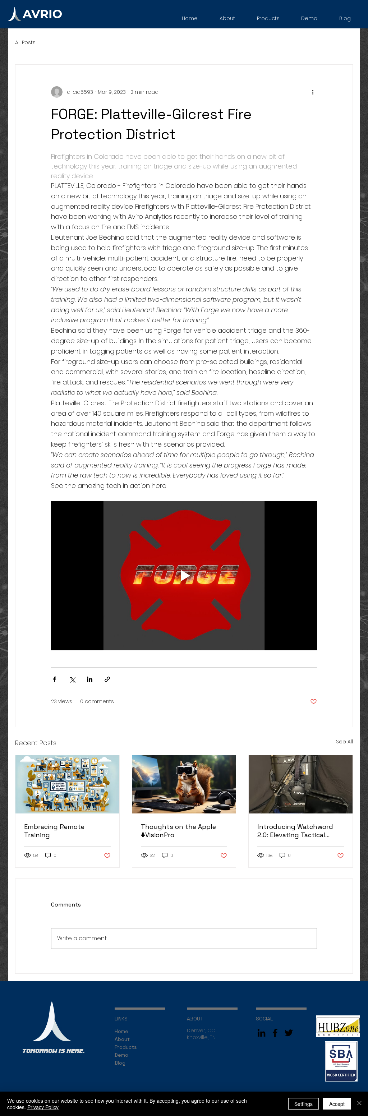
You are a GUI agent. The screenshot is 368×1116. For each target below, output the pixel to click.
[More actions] (312, 92)
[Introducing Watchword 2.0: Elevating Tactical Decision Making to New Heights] (301, 784)
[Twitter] (288, 1032)
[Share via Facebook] (54, 679)
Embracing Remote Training (54, 830)
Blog (120, 1063)
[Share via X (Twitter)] (72, 679)
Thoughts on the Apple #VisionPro (178, 830)
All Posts (25, 42)
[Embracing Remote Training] (67, 784)
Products (126, 1047)
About (122, 1039)
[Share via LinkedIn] (89, 679)
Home (121, 1031)
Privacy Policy (43, 1107)
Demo (121, 1055)
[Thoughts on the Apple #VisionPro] (184, 784)
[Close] (359, 1103)
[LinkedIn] (261, 1032)
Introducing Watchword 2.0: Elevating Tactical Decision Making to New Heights (295, 830)
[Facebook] (275, 1032)
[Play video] (184, 575)
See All (344, 741)
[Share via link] (107, 679)
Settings (303, 1103)
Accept (337, 1103)
